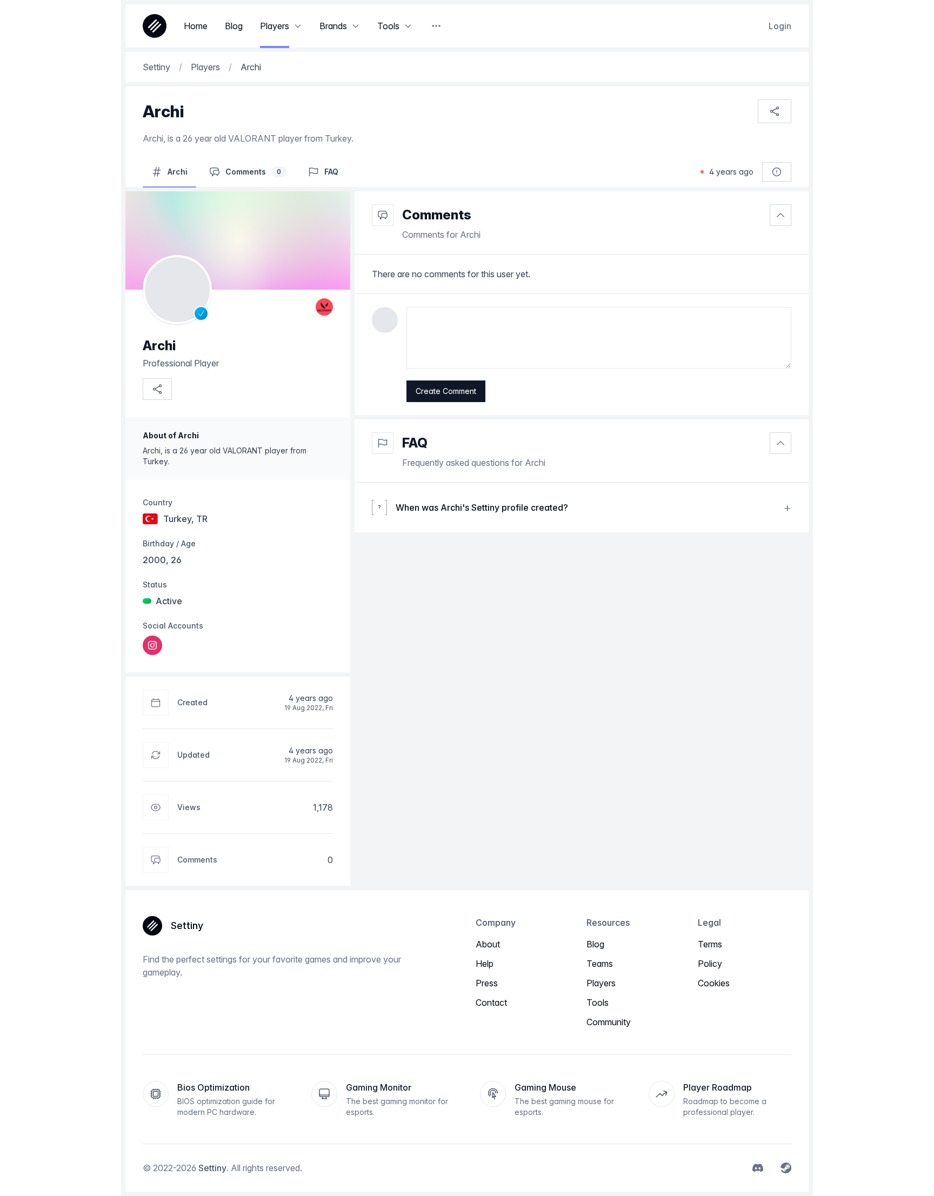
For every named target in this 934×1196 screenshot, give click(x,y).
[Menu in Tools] (408, 26)
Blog (595, 944)
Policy (710, 963)
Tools (597, 1002)
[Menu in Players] (297, 26)
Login (780, 26)
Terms (710, 944)
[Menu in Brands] (355, 26)
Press (487, 983)
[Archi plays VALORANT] (324, 307)
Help (484, 963)
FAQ (415, 443)
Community (608, 1022)
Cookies (714, 983)
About (488, 944)
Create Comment (446, 391)
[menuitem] (152, 645)
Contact (491, 1002)
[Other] (436, 26)
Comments (436, 215)
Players (601, 983)
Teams (599, 963)
